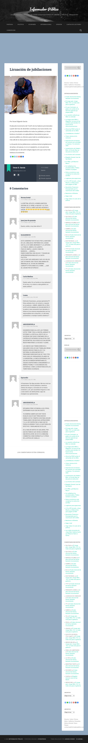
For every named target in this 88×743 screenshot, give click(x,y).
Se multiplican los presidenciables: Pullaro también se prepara (72, 167)
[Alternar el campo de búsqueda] (81, 30)
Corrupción (11, 30)
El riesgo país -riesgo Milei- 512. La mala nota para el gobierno (72, 102)
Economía (32, 24)
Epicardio (24, 378)
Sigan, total (69, 196)
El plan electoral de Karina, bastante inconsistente (73, 97)
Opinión (59, 24)
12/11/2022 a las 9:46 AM (30, 297)
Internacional (45, 24)
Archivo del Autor (14, 174)
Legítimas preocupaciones (73, 178)
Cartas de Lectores (74, 24)
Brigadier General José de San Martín (71, 678)
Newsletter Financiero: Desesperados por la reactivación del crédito (72, 188)
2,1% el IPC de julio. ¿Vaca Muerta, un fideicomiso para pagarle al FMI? (73, 182)
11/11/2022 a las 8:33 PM (30, 278)
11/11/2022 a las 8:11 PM (28, 379)
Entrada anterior (45, 175)
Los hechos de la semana (73, 154)
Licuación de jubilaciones (31, 69)
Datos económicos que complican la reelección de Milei (72, 173)
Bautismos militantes (72, 193)
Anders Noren (70, 739)
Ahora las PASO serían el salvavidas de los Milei (73, 130)
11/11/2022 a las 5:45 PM (28, 237)
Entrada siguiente (46, 178)
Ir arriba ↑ (80, 739)
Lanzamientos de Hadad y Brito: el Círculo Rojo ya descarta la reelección (73, 150)
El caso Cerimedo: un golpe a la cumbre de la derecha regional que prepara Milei (72, 109)
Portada (10, 24)
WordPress (42, 739)
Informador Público (44, 9)
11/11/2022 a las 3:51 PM (28, 199)
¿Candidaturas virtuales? (73, 133)
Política (21, 24)
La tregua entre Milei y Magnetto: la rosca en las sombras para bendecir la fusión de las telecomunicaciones (73, 123)
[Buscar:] (72, 68)
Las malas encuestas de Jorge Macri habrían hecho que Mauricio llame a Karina (73, 533)
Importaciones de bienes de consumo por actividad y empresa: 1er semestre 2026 (73, 143)
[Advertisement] (44, 46)
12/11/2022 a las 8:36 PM (30, 404)
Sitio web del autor (18, 174)
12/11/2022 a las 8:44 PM (30, 326)
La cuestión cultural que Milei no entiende (72, 116)
